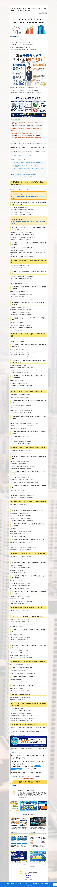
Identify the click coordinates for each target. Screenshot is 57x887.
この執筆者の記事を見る (22, 797)
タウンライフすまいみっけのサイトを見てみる (21, 155)
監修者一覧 (28, 877)
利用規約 (12, 883)
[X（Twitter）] (15, 36)
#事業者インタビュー (14, 832)
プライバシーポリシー (19, 883)
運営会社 (7, 883)
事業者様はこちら (47, 883)
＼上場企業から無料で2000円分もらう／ (18, 735)
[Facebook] (14, 36)
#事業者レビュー (32, 866)
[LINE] (17, 36)
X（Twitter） (40, 883)
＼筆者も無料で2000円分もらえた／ (17, 752)
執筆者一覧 (28, 875)
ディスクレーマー (27, 883)
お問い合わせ (34, 883)
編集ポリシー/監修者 (28, 879)
